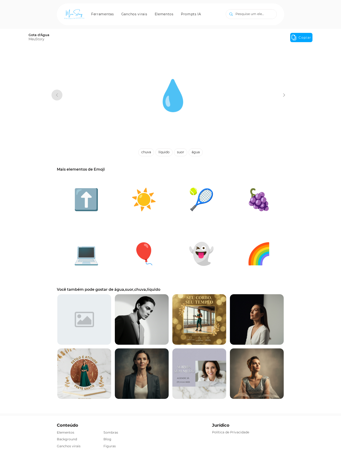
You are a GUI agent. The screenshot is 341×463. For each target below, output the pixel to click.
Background (67, 439)
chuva (146, 152)
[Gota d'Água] (284, 95)
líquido (164, 152)
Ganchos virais (68, 446)
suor (180, 152)
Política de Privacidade (230, 432)
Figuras (109, 446)
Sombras (110, 432)
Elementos (65, 432)
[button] (102, 14)
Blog (107, 439)
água (196, 152)
